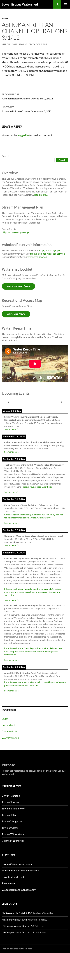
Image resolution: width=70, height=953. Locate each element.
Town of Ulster (10, 827)
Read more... (41, 194)
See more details (11, 429)
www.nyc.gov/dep (37, 256)
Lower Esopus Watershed (20, 4)
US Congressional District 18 (18, 925)
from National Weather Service (47, 253)
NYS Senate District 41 (14, 919)
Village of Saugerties (13, 840)
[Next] (61, 402)
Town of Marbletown (13, 808)
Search (5, 156)
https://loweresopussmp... (16, 232)
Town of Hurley (10, 802)
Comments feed (10, 731)
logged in (23, 135)
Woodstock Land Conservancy (19, 889)
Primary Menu (65, 4)
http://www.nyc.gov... (50, 250)
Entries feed (8, 724)
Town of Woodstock (13, 834)
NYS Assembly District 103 (17, 913)
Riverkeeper (8, 883)
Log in (5, 718)
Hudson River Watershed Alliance (20, 870)
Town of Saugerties (12, 821)
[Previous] (8, 402)
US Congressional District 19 (18, 932)
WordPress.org (10, 737)
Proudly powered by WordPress (17, 948)
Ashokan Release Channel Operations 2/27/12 (27, 96)
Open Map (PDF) (16, 314)
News (5, 18)
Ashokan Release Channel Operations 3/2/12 (27, 109)
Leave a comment (37, 44)
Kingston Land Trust (13, 876)
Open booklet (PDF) (18, 286)
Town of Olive (9, 814)
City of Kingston (11, 795)
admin (22, 44)
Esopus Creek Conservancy (17, 864)
